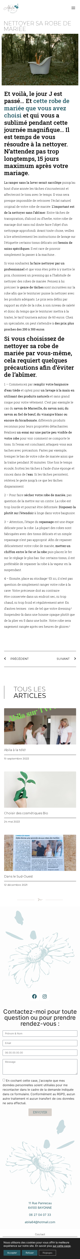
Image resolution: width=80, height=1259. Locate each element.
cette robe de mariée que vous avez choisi (36, 108)
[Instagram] (44, 996)
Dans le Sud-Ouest (18, 876)
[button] (73, 8)
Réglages (47, 1252)
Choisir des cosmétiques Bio (26, 813)
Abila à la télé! (15, 750)
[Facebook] (34, 996)
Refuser (30, 1252)
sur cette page (62, 1245)
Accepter (12, 1252)
